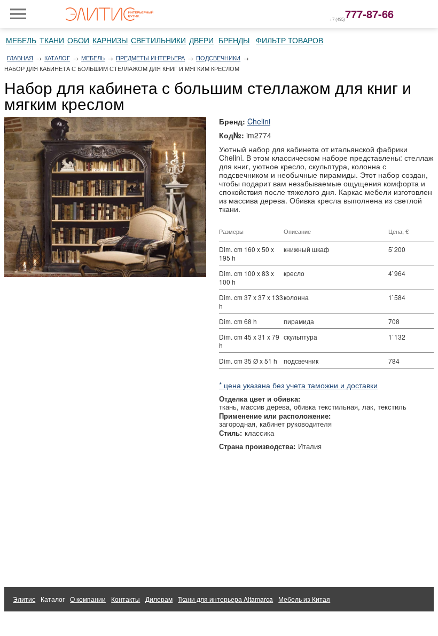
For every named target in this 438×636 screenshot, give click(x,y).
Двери (201, 40)
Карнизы (110, 40)
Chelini (258, 121)
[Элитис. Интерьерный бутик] (109, 14)
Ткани (52, 40)
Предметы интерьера (150, 57)
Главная (20, 57)
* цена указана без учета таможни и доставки (298, 385)
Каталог (57, 57)
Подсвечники (218, 57)
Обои (78, 40)
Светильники (158, 40)
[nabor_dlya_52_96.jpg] (105, 197)
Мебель (21, 40)
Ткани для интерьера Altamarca (225, 598)
